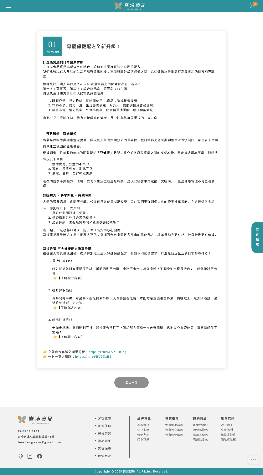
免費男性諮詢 (174, 430)
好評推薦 (143, 430)
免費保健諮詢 (174, 435)
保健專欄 (143, 435)
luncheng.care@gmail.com (39, 442)
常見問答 (227, 425)
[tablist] (131, 237)
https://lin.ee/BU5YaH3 (93, 356)
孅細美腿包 (200, 435)
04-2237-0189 (28, 431)
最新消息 (143, 425)
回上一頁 (131, 382)
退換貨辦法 (228, 435)
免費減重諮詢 (174, 425)
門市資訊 (143, 439)
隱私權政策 (228, 439)
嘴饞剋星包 (200, 439)
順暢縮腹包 (200, 430)
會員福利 (227, 430)
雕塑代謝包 (200, 425)
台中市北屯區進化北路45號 (36, 436)
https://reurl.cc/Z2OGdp (108, 352)
